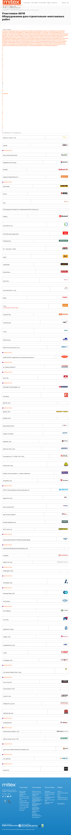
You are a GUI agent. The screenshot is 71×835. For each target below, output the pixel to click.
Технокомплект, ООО (9, 689)
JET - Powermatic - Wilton (9, 249)
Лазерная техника (35, 36)
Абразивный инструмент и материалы (18, 30)
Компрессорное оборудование (37, 35)
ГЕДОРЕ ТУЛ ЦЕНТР (8, 434)
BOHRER (5, 169)
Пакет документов (36, 797)
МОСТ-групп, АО (7, 529)
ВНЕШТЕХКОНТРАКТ (8, 426)
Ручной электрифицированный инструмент (46, 41)
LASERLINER (6, 264)
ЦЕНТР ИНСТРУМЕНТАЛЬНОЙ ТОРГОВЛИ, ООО (16, 749)
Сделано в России (48, 42)
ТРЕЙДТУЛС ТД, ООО (9, 704)
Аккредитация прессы (63, 797)
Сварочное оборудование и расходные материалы (30, 42)
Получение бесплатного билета (50, 792)
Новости (60, 791)
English (64, 2)
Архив (9, 794)
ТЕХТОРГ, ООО (7, 696)
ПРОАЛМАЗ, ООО (7, 583)
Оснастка (62, 39)
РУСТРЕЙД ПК (7, 611)
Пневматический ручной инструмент (11, 41)
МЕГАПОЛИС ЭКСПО (24, 796)
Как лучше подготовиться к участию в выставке (37, 815)
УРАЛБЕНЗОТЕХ (7, 723)
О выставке (27, 2)
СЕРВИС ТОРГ (6, 637)
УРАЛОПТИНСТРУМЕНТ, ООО (11, 731)
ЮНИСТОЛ (6, 770)
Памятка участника (36, 793)
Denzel (5, 194)
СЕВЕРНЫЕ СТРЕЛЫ (8, 629)
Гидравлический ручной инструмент (33, 32)
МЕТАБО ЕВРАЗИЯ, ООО (9, 522)
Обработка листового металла (50, 39)
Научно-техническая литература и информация (52, 36)
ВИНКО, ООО (6, 412)
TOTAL (5, 332)
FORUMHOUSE (7, 241)
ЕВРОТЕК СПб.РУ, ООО (9, 449)
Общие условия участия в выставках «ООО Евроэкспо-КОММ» (37, 800)
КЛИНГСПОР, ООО (8, 465)
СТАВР (5, 653)
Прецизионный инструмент (28, 41)
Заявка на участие (36, 791)
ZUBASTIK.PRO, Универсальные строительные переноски (18, 357)
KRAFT (4, 257)
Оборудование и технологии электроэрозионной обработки (27, 39)
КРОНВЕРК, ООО (7, 481)
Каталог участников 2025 (24, 799)
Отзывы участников (24, 804)
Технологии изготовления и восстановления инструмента (43, 45)
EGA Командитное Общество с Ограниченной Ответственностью (20, 209)
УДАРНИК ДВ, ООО (8, 713)
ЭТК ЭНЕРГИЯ (6, 759)
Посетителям (42, 2)
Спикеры (47, 795)
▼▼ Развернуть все (7, 132)
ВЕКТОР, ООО (6, 403)
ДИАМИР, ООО (7, 441)
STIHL (4, 306)
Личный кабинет (36, 817)
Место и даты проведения (22, 792)
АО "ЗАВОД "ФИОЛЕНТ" (9, 367)
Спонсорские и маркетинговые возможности (35, 808)
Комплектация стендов (35, 795)
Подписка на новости (63, 799)
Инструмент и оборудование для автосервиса (38, 33)
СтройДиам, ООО (7, 660)
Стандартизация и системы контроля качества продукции (48, 44)
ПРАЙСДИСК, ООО (8, 571)
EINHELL (5, 216)
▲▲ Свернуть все (16, 132)
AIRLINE (5, 145)
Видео (59, 796)
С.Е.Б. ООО (6, 620)
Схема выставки (23, 800)
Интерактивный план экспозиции (50, 797)
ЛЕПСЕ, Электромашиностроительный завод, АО (16, 490)
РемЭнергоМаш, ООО (9, 593)
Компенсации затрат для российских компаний (37, 804)
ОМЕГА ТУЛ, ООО (7, 562)
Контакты (54, 2)
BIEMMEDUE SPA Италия (9, 162)
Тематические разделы (22, 794)
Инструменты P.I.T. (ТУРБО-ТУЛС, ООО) (13, 456)
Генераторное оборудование (16, 32)
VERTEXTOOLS (7, 340)
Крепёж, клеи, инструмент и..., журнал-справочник (16, 473)
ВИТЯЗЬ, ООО (6, 418)
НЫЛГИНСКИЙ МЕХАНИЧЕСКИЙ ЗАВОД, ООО (15, 548)
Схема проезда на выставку (49, 803)
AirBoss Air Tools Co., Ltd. (9, 138)
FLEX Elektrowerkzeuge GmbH (11, 234)
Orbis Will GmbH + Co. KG (9, 290)
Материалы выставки (63, 793)
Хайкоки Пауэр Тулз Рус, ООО (11, 739)
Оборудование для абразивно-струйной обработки (14, 38)
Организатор (22, 808)
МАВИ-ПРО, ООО (7, 498)
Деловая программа (24, 802)
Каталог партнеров (24, 807)
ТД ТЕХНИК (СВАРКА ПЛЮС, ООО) (12, 672)
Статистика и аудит (24, 805)
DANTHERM (6, 186)
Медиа (49, 2)
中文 (68, 2)
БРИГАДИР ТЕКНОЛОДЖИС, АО (11, 387)
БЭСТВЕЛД (6, 396)
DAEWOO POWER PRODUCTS (10, 177)
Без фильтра (5, 93)
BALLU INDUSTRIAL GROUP (10, 155)
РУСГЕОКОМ (6, 601)
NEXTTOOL (6, 281)
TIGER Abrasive (7, 323)
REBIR (4, 298)
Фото (59, 794)
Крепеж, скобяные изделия (22, 36)
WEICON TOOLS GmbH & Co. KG (11, 347)
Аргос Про (6, 378)
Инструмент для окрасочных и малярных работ (14, 33)
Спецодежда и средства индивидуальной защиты (21, 44)
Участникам (34, 2)
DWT (4, 203)
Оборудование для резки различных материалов (40, 38)
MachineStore (6, 272)
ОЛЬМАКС (6, 555)
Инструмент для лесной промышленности (53, 32)
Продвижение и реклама (35, 811)
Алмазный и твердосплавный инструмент (38, 30)
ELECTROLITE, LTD (8, 226)
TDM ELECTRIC (7, 314)
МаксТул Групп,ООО (8, 507)
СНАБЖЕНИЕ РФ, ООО (9, 645)
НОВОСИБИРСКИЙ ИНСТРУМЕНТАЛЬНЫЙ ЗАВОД (16, 540)
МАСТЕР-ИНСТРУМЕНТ (9, 514)
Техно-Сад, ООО (7, 682)
